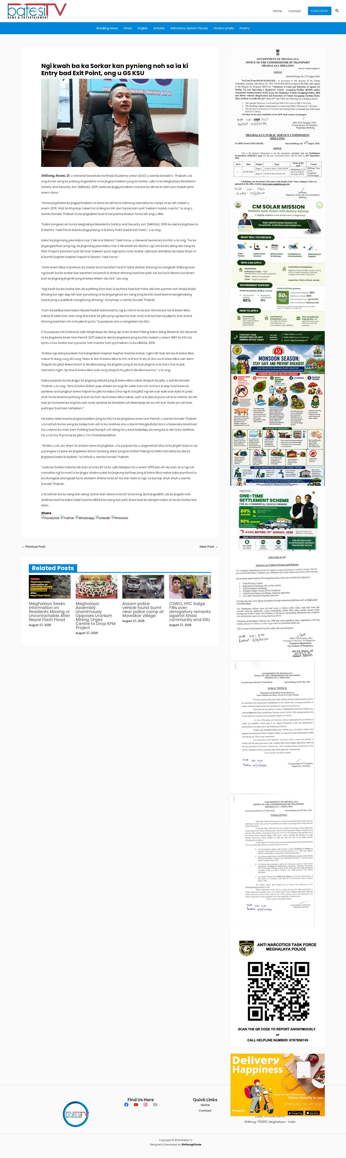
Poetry (244, 28)
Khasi (128, 28)
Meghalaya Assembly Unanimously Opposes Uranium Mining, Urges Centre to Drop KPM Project (96, 615)
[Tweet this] (67, 518)
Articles (159, 28)
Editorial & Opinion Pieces (189, 28)
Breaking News (107, 28)
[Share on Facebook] (50, 518)
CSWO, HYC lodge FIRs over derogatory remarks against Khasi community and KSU (190, 611)
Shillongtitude (191, 1144)
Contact (294, 11)
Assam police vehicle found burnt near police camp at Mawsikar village (143, 609)
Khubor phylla (224, 28)
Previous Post (33, 546)
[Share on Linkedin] (103, 518)
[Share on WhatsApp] (85, 518)
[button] (319, 11)
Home (277, 11)
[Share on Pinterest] (120, 518)
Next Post (209, 546)
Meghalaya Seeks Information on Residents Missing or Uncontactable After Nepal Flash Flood (49, 611)
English (143, 28)
